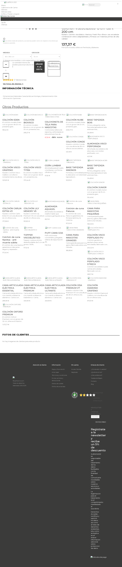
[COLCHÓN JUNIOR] (97, 182)
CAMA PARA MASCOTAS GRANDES (72, 238)
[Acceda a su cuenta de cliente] (104, 4)
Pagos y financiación (58, 369)
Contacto (94, 381)
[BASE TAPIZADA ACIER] (97, 160)
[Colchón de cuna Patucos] (76, 202)
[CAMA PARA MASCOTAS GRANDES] (76, 228)
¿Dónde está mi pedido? (99, 369)
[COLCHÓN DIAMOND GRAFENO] (97, 279)
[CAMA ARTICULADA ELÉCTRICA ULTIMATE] (55, 279)
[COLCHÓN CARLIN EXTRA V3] (13, 202)
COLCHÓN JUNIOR (97, 187)
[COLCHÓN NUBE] (76, 115)
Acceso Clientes (76, 369)
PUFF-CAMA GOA (54, 233)
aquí (42, 60)
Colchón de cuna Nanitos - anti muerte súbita (11, 240)
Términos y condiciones (59, 375)
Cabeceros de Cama (9, 7)
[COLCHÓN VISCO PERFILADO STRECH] (97, 252)
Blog (92, 384)
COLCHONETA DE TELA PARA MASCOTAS (54, 125)
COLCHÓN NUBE (74, 120)
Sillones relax (6, 12)
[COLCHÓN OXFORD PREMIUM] (13, 305)
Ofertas (4, 25)
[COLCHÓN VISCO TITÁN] (34, 161)
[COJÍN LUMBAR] (55, 160)
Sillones (4, 10)
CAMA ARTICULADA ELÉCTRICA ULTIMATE (55, 288)
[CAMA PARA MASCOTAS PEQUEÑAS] (97, 202)
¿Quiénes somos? (96, 372)
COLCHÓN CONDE (75, 142)
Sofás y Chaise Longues (10, 14)
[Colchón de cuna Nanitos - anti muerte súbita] (13, 230)
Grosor (36, 53)
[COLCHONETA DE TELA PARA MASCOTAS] (55, 115)
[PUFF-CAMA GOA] (55, 228)
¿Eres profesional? (96, 375)
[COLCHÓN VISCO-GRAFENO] (13, 161)
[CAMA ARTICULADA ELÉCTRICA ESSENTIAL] (13, 279)
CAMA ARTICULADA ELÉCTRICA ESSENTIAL (12, 288)
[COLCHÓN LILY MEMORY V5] (34, 202)
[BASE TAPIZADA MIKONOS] (76, 161)
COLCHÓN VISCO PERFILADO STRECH (96, 261)
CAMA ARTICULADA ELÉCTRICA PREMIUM (34, 288)
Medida (6, 53)
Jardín (3, 22)
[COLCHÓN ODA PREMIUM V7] (76, 279)
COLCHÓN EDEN (11, 120)
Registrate (74, 372)
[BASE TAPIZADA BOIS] (97, 115)
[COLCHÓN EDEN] (13, 115)
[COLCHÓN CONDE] (76, 136)
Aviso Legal (55, 372)
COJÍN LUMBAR (53, 165)
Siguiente (4, 38)
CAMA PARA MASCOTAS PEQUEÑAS (93, 211)
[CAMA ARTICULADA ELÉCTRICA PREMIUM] (34, 279)
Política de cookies (57, 383)
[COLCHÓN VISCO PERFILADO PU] (97, 228)
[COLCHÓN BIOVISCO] (34, 115)
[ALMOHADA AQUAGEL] (55, 201)
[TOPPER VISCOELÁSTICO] (34, 228)
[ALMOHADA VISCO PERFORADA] (97, 137)
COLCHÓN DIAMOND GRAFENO (92, 288)
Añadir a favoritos (53, 64)
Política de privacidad (58, 386)
